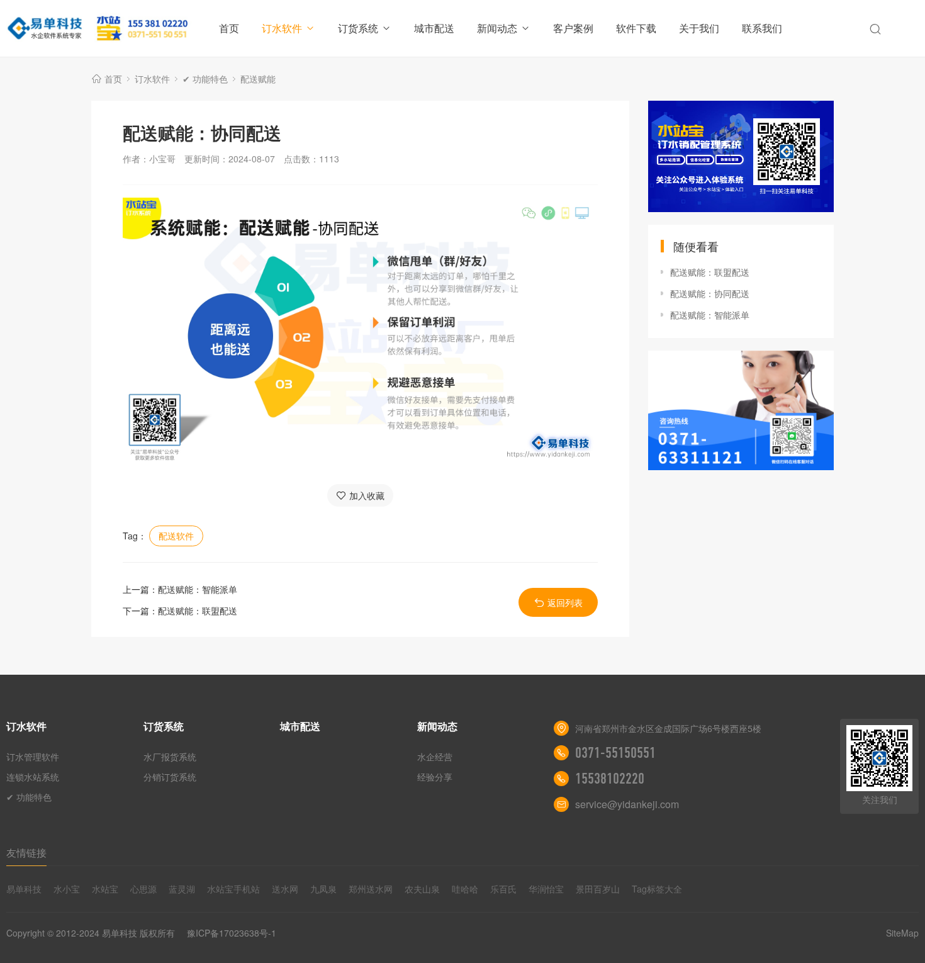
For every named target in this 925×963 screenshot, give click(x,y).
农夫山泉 (422, 888)
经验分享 (434, 776)
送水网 (285, 888)
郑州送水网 (371, 888)
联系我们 (762, 28)
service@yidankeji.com (627, 804)
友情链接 (26, 852)
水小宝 (66, 888)
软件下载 (636, 28)
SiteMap (902, 932)
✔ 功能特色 (205, 78)
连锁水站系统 (32, 776)
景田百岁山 (598, 888)
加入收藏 (366, 495)
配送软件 (176, 535)
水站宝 (105, 888)
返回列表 (565, 602)
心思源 (143, 888)
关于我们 (699, 28)
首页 (229, 28)
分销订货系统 (169, 776)
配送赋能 (258, 78)
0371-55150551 (615, 753)
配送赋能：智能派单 (197, 589)
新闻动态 (497, 28)
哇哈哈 (465, 888)
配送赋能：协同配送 (709, 293)
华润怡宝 (546, 888)
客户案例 (573, 28)
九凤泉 (323, 888)
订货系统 (358, 28)
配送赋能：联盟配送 (197, 610)
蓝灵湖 (182, 888)
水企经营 (434, 756)
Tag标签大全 (657, 888)
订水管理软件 (32, 756)
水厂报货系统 (169, 756)
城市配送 (434, 28)
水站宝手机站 (233, 888)
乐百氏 (503, 888)
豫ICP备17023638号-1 (231, 932)
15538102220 (609, 778)
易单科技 (24, 888)
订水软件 (282, 28)
